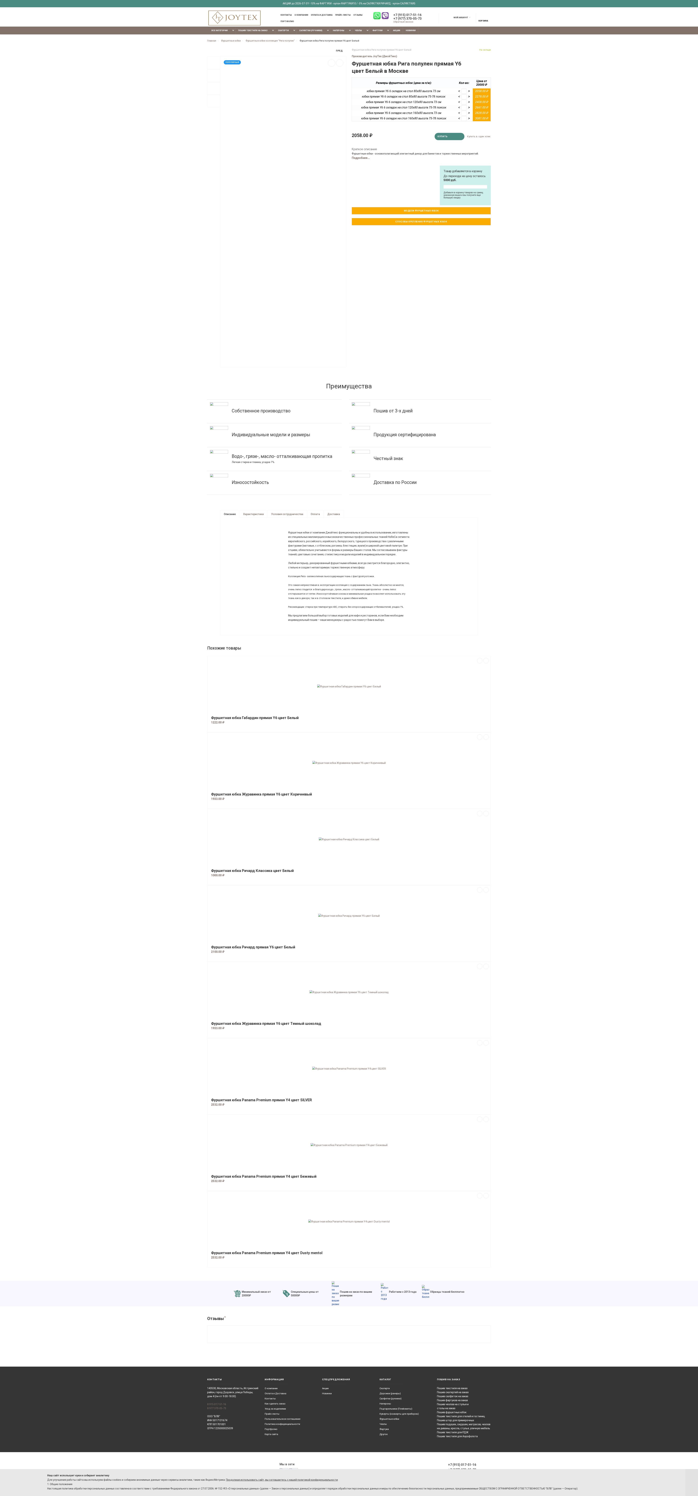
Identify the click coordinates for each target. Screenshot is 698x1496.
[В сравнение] (339, 63)
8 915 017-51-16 (216, 1404)
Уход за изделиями (275, 1408)
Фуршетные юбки (389, 1419)
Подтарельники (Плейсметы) (396, 1408)
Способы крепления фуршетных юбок (421, 221)
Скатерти (283, 30)
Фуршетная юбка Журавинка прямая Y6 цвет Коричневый (261, 794)
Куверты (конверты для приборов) (399, 1413)
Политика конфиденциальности (282, 1424)
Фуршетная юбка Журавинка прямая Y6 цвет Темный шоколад (266, 1024)
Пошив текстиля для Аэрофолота (457, 1436)
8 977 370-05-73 (216, 1408)
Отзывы (357, 15)
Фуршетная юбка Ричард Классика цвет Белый (252, 871)
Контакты (286, 15)
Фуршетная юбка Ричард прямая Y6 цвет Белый (253, 947)
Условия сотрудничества (287, 514)
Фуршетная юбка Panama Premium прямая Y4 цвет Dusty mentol (266, 1253)
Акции (396, 30)
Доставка (333, 514)
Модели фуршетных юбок (421, 210)
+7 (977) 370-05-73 (407, 18)
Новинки (411, 30)
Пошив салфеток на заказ (452, 1396)
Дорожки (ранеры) (390, 1393)
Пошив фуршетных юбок (451, 1412)
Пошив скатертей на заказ (453, 1392)
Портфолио (287, 21)
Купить (443, 136)
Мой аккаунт (461, 17)
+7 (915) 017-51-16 (407, 15)
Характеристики (253, 514)
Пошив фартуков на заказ (452, 1400)
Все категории (219, 30)
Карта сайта (271, 1434)
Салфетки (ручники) (310, 30)
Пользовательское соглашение (282, 1419)
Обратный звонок (403, 21)
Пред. (339, 51)
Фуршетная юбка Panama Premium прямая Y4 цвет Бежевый (263, 1176)
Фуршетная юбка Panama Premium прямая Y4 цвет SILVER (261, 1100)
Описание (230, 514)
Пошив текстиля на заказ (252, 30)
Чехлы (358, 30)
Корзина (483, 21)
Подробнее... (361, 158)
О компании (301, 15)
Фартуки (377, 30)
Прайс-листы (343, 15)
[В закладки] (331, 63)
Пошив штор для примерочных (455, 1420)
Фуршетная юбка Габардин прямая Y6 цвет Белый (255, 718)
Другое (384, 1434)
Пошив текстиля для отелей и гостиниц (461, 1416)
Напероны (338, 30)
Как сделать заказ (275, 1403)
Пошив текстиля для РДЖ (452, 1432)
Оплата (315, 514)
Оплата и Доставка (321, 15)
